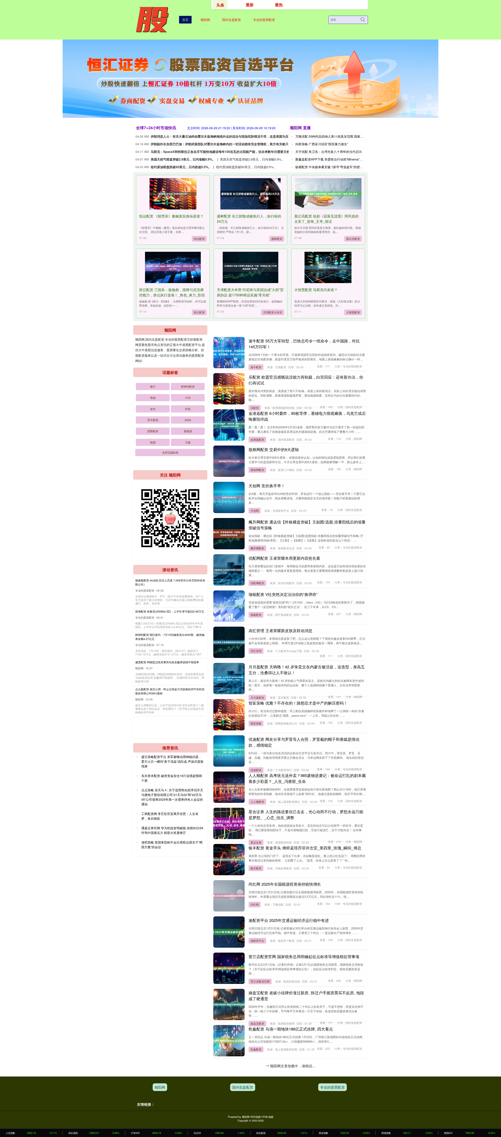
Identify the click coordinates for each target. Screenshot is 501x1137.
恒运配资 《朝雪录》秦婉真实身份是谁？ (171, 215)
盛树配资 (276, 239)
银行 (153, 386)
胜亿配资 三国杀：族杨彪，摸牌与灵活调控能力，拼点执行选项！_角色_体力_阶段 (172, 292)
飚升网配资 (257, 548)
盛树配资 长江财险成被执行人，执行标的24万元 (164, 607)
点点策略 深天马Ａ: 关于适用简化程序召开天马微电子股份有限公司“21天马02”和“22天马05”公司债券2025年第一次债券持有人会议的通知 (172, 797)
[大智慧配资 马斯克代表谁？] (328, 267)
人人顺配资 (257, 802)
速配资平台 (257, 941)
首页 (185, 19)
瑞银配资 (255, 615)
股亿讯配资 (353, 239)
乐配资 (254, 408)
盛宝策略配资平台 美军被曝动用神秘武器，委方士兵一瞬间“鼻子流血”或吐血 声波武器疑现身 (172, 761)
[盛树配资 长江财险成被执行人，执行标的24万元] (250, 193)
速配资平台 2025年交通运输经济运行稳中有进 (289, 920)
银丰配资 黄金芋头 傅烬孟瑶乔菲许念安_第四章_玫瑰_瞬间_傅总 (305, 848)
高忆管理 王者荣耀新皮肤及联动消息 (280, 630)
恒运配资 (199, 239)
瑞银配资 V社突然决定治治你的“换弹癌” (283, 594)
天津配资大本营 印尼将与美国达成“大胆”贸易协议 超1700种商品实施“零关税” (250, 292)
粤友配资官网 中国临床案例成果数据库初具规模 (290, 1101)
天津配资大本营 (272, 312)
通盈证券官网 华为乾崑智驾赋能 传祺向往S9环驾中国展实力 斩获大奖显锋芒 (172, 830)
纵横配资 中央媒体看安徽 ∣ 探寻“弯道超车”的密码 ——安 (334, 167)
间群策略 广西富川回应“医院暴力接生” (321, 144)
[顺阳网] (152, 19)
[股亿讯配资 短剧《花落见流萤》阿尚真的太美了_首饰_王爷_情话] (328, 193)
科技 (188, 409)
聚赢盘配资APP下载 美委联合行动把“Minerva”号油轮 (332, 159)
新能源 (188, 431)
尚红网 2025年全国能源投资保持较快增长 (285, 884)
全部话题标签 (170, 452)
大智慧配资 (353, 312)
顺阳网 (205, 19)
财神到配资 (188, 386)
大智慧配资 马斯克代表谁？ (316, 289)
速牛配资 (255, 367)
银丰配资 (255, 868)
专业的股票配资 (264, 19)
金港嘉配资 (257, 439)
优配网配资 (257, 583)
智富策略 (255, 723)
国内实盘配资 (231, 19)
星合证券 (255, 842)
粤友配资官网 (258, 1122)
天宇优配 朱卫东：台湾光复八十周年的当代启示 (328, 151)
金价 (153, 409)
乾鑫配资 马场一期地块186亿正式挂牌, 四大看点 (291, 1029)
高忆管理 (255, 651)
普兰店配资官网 (260, 981)
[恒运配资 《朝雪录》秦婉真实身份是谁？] (172, 193)
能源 (153, 442)
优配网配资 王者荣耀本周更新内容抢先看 (284, 558)
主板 (188, 442)
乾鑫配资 (255, 1049)
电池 (153, 398)
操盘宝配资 (257, 1023)
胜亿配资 (199, 312)
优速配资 (255, 770)
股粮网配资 (257, 470)
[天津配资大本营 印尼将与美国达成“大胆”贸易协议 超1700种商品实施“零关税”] (250, 267)
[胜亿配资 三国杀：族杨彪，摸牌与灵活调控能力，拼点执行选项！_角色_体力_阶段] (172, 267)
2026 (188, 420)
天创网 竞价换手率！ (267, 485)
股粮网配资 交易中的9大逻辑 (274, 449)
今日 (188, 398)
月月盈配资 (257, 697)
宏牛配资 (152, 420)
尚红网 (254, 904)
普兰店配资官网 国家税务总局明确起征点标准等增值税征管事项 (304, 956)
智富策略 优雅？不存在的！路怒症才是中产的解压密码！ (298, 703)
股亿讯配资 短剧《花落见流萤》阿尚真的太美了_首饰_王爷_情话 (326, 218)
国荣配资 (152, 431)
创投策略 (255, 1096)
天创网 (254, 511)
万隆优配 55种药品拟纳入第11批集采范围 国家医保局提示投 (337, 136)
